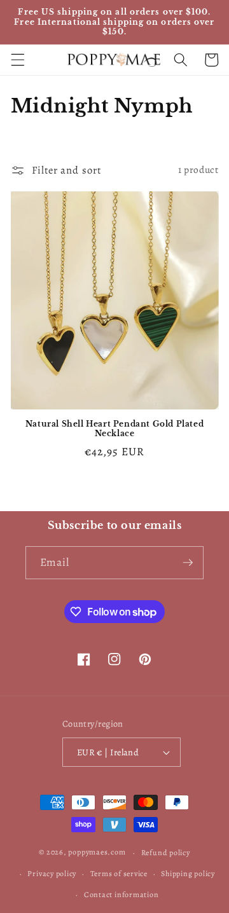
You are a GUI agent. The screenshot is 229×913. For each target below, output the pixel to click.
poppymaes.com (96, 853)
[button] (17, 60)
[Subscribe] (187, 562)
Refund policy (165, 853)
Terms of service (119, 873)
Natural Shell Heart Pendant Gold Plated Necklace (114, 429)
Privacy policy (51, 873)
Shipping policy (188, 873)
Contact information (121, 894)
